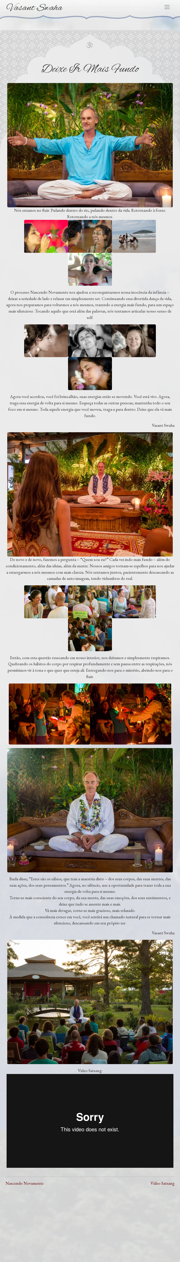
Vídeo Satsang (162, 1183)
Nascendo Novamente (24, 1183)
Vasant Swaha (34, 8)
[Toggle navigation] (167, 7)
